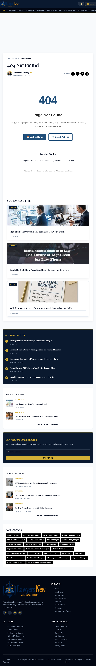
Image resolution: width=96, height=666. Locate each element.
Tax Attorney (66, 553)
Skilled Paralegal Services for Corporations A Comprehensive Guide (41, 308)
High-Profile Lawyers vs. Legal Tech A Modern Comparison (37, 231)
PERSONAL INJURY (16, 10)
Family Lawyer (12, 630)
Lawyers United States (63, 611)
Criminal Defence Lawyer (16, 636)
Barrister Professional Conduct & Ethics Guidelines (33, 508)
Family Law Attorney (36, 540)
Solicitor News (60, 605)
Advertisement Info (62, 626)
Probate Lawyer (35, 553)
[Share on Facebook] (73, 74)
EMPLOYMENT (83, 10)
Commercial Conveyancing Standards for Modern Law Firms (37, 495)
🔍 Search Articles (60, 137)
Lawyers (25, 160)
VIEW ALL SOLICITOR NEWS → (48, 424)
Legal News (56, 160)
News (15, 59)
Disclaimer (58, 642)
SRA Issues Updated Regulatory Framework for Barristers (36, 483)
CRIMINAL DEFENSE (54, 10)
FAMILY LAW (30, 10)
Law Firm (58, 602)
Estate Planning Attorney (16, 553)
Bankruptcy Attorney (33, 544)
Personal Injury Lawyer (31, 535)
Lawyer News (59, 595)
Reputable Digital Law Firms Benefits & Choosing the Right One (39, 270)
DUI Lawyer (79, 553)
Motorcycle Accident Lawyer (58, 558)
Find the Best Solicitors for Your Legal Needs (31, 404)
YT (20, 613)
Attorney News (60, 598)
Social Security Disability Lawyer (40, 562)
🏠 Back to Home (35, 137)
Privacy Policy (60, 646)
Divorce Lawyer (53, 540)
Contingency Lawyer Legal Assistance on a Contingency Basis (34, 359)
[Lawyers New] (9, 4)
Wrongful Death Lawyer (15, 562)
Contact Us (59, 633)
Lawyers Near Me (13, 535)
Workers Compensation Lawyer (37, 549)
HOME (4, 10)
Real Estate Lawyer (51, 553)
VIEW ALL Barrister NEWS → (48, 516)
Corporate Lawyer (67, 544)
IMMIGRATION (69, 10)
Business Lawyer (50, 544)
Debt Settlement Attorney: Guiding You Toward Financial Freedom (35, 350)
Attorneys (35, 160)
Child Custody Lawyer (70, 540)
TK (15, 613)
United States (68, 160)
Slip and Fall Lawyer (80, 558)
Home (9, 59)
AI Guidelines (59, 636)
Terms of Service (61, 639)
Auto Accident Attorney (71, 535)
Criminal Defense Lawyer (16, 540)
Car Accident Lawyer (50, 535)
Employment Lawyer (14, 549)
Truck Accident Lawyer (35, 558)
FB (5, 613)
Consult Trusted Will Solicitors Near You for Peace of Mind (32, 368)
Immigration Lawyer (14, 544)
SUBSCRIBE (48, 458)
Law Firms (45, 160)
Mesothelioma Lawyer (15, 558)
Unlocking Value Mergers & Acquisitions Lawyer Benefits (32, 377)
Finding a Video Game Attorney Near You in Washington (31, 341)
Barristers (58, 608)
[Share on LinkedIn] (77, 74)
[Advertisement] (48, 32)
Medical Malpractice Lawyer (63, 549)
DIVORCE (40, 10)
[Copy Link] (87, 74)
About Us (58, 630)
